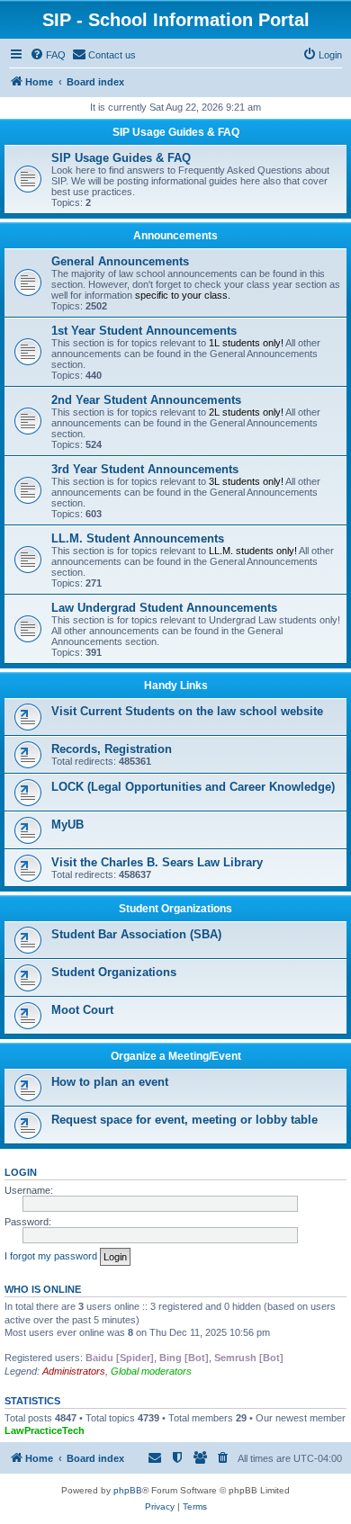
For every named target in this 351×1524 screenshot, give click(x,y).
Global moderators (151, 1371)
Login (20, 1172)
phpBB (127, 1490)
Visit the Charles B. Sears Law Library (157, 862)
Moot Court (82, 1010)
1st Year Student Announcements (144, 330)
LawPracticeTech (44, 1430)
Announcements (175, 235)
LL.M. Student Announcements (137, 538)
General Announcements (120, 261)
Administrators (73, 1371)
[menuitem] (48, 55)
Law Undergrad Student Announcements (164, 607)
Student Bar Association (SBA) (136, 934)
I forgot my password (50, 1256)
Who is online (42, 1289)
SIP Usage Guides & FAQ (175, 132)
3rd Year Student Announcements (144, 469)
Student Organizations (175, 908)
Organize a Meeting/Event (176, 1056)
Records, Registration (111, 749)
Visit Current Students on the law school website (187, 711)
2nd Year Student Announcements (146, 400)
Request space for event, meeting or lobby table (184, 1119)
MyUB (67, 824)
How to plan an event (109, 1082)
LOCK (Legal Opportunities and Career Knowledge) (193, 786)
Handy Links (176, 685)
